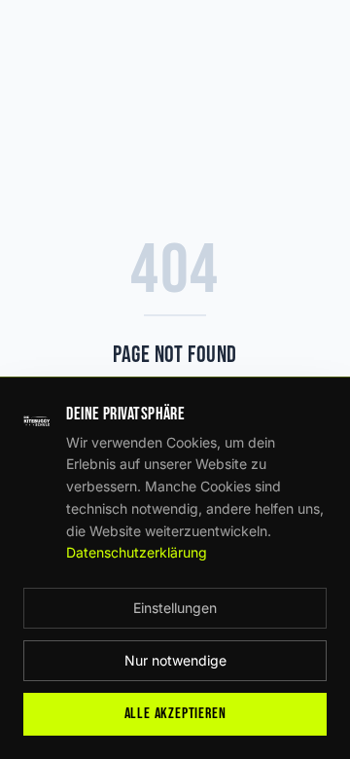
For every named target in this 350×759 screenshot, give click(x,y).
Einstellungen (175, 607)
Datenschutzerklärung (136, 552)
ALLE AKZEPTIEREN (175, 714)
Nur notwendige (175, 660)
